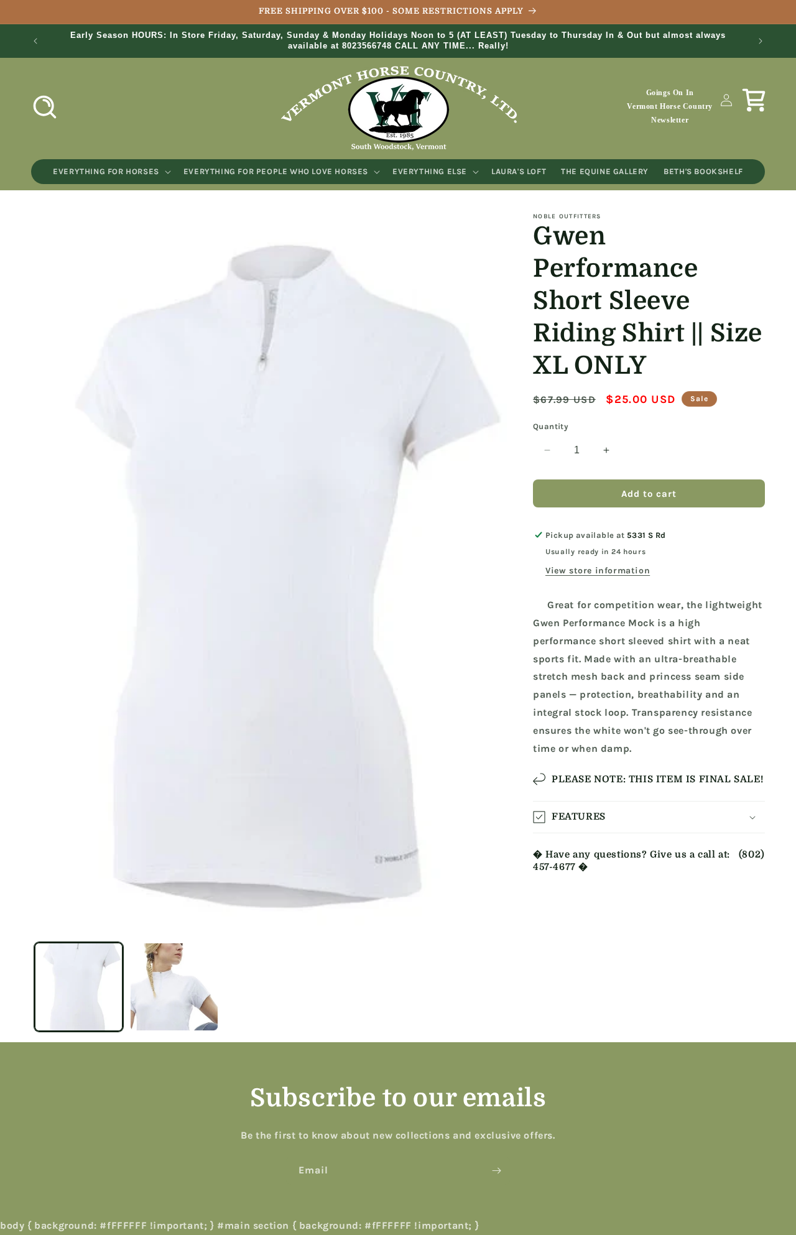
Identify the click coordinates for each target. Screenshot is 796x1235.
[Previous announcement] (35, 41)
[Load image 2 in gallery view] (173, 986)
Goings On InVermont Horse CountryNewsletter (670, 106)
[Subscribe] (496, 1171)
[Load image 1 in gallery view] (78, 986)
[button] (44, 107)
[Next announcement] (760, 41)
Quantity (550, 426)
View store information (597, 570)
